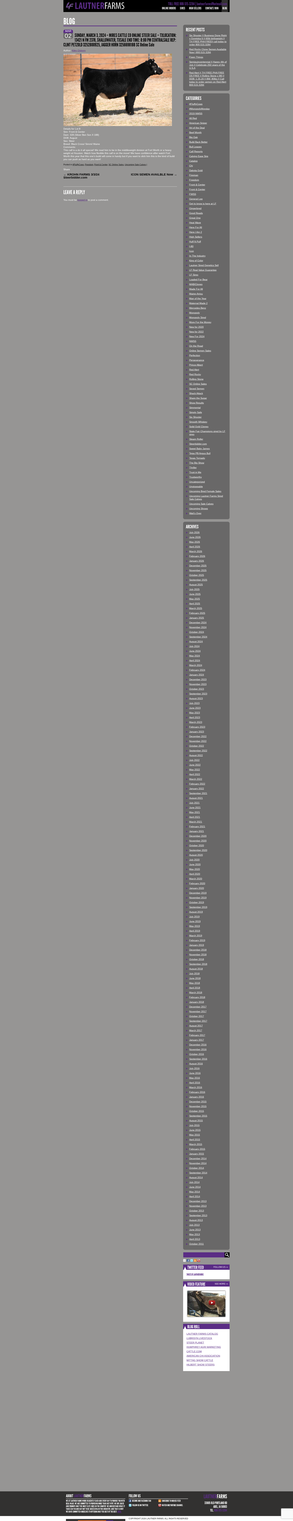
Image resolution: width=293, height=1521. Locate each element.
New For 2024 (196, 336)
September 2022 (198, 750)
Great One (195, 217)
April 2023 (194, 717)
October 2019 (196, 902)
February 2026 (197, 556)
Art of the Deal (197, 127)
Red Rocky (195, 374)
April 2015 (194, 1139)
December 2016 (198, 1044)
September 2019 (198, 907)
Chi (191, 165)
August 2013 (196, 1220)
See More (220, 1284)
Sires (182, 8)
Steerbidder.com (198, 443)
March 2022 (195, 779)
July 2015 (194, 1125)
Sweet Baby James (199, 448)
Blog (224, 8)
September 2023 (198, 693)
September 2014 (198, 1172)
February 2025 (197, 613)
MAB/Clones (195, 284)
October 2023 (196, 689)
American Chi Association (203, 1355)
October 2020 (196, 845)
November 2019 (198, 897)
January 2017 (196, 1040)
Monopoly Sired (197, 317)
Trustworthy (195, 477)
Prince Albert (196, 365)
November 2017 (198, 1011)
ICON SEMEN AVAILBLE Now (154, 174)
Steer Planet (195, 1342)
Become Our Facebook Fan (141, 1500)
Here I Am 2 (195, 232)
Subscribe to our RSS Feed (171, 1500)
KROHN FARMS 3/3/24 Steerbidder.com (81, 176)
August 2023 (196, 698)
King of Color (196, 260)
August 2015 (196, 1120)
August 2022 (196, 755)
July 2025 (194, 589)
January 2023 (196, 731)
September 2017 (198, 1021)
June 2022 (195, 764)
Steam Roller (196, 439)
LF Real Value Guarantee (203, 270)
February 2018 (197, 997)
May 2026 (194, 542)
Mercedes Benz (197, 308)
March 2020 (195, 878)
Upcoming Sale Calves (135, 164)
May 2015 (194, 1134)
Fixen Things (196, 57)
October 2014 (196, 1168)
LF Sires (193, 274)
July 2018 (194, 973)
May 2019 (194, 926)
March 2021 (195, 821)
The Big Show (196, 462)
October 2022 (196, 745)
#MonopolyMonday (199, 108)
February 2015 (197, 1149)
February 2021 (197, 826)
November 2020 (198, 840)
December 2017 (198, 1006)
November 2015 (198, 1106)
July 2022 (194, 760)
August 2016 (196, 1063)
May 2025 (194, 598)
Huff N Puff (195, 241)
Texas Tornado (197, 458)
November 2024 (198, 627)
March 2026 (195, 551)
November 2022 (198, 741)
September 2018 (198, 964)
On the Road (196, 346)
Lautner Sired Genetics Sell (204, 265)
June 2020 (195, 864)
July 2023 (194, 703)
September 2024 (198, 636)
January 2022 (196, 788)
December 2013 (198, 1201)
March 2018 (195, 992)
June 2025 (195, 594)
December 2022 (198, 736)
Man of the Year (197, 298)
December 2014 (198, 1158)
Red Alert (194, 369)
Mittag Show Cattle (200, 1360)
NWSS (192, 341)
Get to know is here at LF (202, 203)
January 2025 (196, 617)
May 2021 (194, 812)
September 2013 (198, 1215)
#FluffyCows (78, 164)
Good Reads (196, 213)
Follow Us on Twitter (140, 1505)
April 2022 (194, 774)
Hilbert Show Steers (200, 1364)
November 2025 (198, 570)
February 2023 (197, 727)
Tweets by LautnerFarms (195, 1274)
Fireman (193, 175)
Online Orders (169, 8)
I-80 (191, 246)
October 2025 (196, 575)
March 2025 (195, 608)
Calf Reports (196, 151)
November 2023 (198, 684)
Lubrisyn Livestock (199, 1338)
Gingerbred (195, 208)
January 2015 (196, 1153)
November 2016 (198, 1049)
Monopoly (194, 312)
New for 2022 (196, 331)
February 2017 (197, 1035)
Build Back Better (198, 142)
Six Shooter (195, 417)
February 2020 (197, 883)
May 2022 (194, 769)
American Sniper (198, 123)
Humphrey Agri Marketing (204, 1347)
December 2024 (198, 622)
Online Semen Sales (200, 350)
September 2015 (198, 1115)
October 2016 (196, 1054)
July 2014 (194, 1182)
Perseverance (196, 360)
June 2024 (195, 651)
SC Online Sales (116, 164)
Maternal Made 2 (198, 303)
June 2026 (195, 537)
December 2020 (198, 836)
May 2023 (194, 712)
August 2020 (196, 855)
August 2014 (196, 1177)
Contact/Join (212, 8)
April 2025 (194, 603)
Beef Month (195, 132)
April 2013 (194, 1239)
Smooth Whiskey (198, 421)
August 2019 (196, 911)
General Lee (196, 199)
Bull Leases (195, 146)
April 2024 (194, 660)
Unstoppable (196, 486)
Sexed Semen (196, 388)
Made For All (196, 289)
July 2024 (194, 646)
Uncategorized (197, 481)
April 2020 (194, 874)
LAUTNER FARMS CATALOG (202, 1333)
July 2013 (194, 1225)
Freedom (89, 164)
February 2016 (197, 1092)
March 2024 (195, 665)
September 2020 (198, 850)
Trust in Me (195, 472)
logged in (82, 200)
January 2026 (196, 561)
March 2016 (195, 1087)
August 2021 (196, 798)
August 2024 (196, 641)
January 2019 (196, 945)
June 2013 (195, 1229)
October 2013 (196, 1210)
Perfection (194, 355)
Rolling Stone (196, 379)
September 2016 (198, 1059)
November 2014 (198, 1163)
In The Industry (197, 255)
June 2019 (195, 921)
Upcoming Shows (198, 508)
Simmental (195, 407)
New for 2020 (196, 327)
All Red (193, 118)
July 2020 (194, 859)
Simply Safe (195, 412)
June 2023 (195, 708)
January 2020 (196, 888)
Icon (191, 251)
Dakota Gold (196, 170)
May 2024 (194, 655)
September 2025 (198, 579)
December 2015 (198, 1101)
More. (120, 1511)
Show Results (196, 402)
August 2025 (196, 584)
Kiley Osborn (79, 50)
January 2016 (196, 1096)
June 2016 (195, 1073)
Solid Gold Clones (198, 426)
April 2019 (194, 930)
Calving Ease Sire (198, 156)
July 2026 (194, 532)
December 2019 (198, 893)
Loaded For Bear (198, 279)
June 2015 (195, 1130)
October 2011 (196, 1244)
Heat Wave (195, 222)
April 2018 (194, 987)
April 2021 (194, 817)
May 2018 (194, 983)
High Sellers (195, 8)
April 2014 (194, 1196)
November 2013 (198, 1206)
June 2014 (195, 1187)
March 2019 (195, 935)
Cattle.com (194, 1351)
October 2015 (196, 1111)
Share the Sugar (198, 398)
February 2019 (197, 940)
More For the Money (200, 322)
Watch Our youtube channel (172, 1505)
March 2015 (195, 1144)
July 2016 (194, 1068)
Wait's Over (195, 513)
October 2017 (196, 1016)
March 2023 (195, 722)
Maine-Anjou (196, 293)
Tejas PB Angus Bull (199, 453)
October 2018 (196, 959)
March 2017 (195, 1030)
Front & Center (101, 164)
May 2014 (194, 1191)
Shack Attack (196, 393)
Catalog (193, 161)
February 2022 (197, 783)
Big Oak (193, 137)
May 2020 (194, 869)
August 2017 (196, 1025)
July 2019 (194, 916)
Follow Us (219, 1267)
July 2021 (194, 802)
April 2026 (194, 546)
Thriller (193, 467)
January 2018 (196, 1002)
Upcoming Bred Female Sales (205, 491)
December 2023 (198, 679)
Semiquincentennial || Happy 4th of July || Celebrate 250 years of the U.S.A (208, 64)
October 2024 (196, 632)
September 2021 (198, 793)
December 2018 (198, 949)
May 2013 (194, 1234)
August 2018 (196, 968)
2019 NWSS (195, 113)
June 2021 (195, 807)
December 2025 (198, 565)
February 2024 (197, 670)
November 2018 (198, 954)
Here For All (195, 227)
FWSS (192, 194)
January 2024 (196, 674)
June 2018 (195, 978)
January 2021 (196, 831)
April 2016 (194, 1082)
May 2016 (194, 1078)
